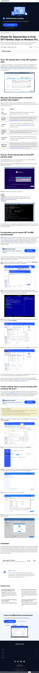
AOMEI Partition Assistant (6, 237)
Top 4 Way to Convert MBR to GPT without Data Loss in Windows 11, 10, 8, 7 (28, 600)
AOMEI (5, 47)
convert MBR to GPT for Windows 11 (11, 241)
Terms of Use (22, 670)
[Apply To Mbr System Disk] (19, 360)
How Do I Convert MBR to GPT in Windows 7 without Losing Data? (9, 600)
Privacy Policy (17, 670)
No (35, 561)
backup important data (5, 199)
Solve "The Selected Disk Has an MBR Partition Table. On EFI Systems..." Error (8, 590)
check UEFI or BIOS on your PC (16, 120)
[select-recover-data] (19, 481)
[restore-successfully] (19, 528)
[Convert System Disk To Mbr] (19, 334)
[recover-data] (19, 433)
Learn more (25, 672)
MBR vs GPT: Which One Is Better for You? (28, 589)
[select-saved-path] (19, 504)
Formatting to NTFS (25, 125)
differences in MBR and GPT (16, 148)
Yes (29, 561)
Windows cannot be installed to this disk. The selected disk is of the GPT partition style (18, 67)
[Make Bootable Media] (19, 276)
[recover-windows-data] (19, 458)
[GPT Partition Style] (19, 82)
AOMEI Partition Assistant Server (21, 380)
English (19, 665)
